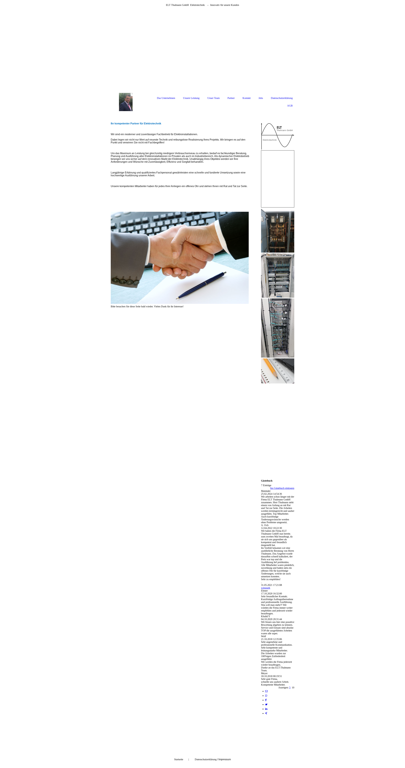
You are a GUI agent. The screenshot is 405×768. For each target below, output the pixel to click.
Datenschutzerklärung (282, 98)
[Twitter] (266, 704)
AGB (290, 105)
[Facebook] (266, 700)
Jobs (261, 98)
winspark (265, 587)
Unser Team (213, 98)
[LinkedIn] (266, 709)
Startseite (178, 759)
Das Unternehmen (166, 98)
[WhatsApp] (266, 695)
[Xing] (266, 713)
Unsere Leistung (191, 98)
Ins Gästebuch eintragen (282, 488)
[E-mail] (266, 691)
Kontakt (247, 98)
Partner (231, 98)
